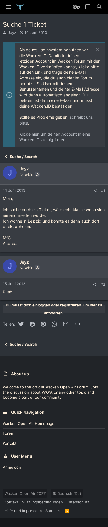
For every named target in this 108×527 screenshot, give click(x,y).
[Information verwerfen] (97, 50)
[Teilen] (95, 191)
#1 (103, 190)
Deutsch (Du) (68, 493)
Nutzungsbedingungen (42, 502)
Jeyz (12, 32)
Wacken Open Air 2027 (25, 493)
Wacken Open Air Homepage (28, 423)
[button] (9, 7)
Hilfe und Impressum (23, 510)
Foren (8, 433)
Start (49, 510)
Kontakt (9, 443)
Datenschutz (78, 502)
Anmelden (12, 467)
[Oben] (59, 510)
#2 (103, 284)
